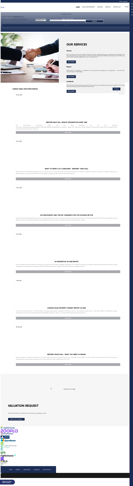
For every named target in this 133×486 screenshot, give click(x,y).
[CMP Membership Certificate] (1, 464)
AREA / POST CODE (67, 19)
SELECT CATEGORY (40, 19)
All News (116, 89)
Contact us (117, 6)
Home (78, 6)
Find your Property (88, 6)
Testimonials (26, 469)
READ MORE (71, 61)
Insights (18, 469)
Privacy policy (47, 469)
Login (127, 6)
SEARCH (94, 21)
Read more (68, 132)
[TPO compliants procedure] (2, 464)
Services (100, 6)
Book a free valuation (16, 419)
